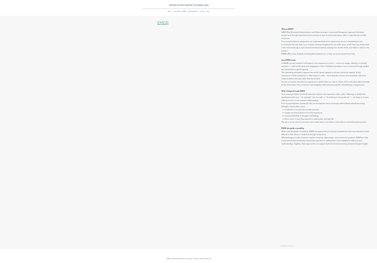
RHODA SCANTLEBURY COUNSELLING (189, 5)
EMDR (162, 22)
